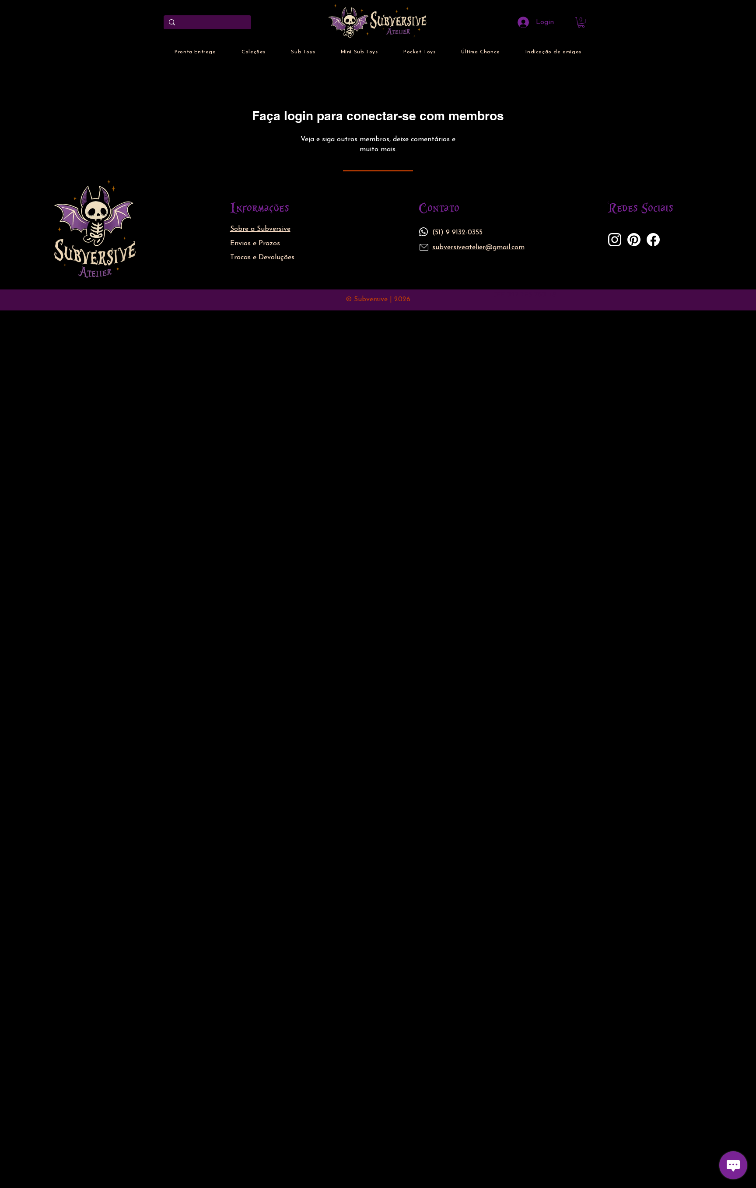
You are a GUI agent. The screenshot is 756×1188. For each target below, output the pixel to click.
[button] (581, 22)
